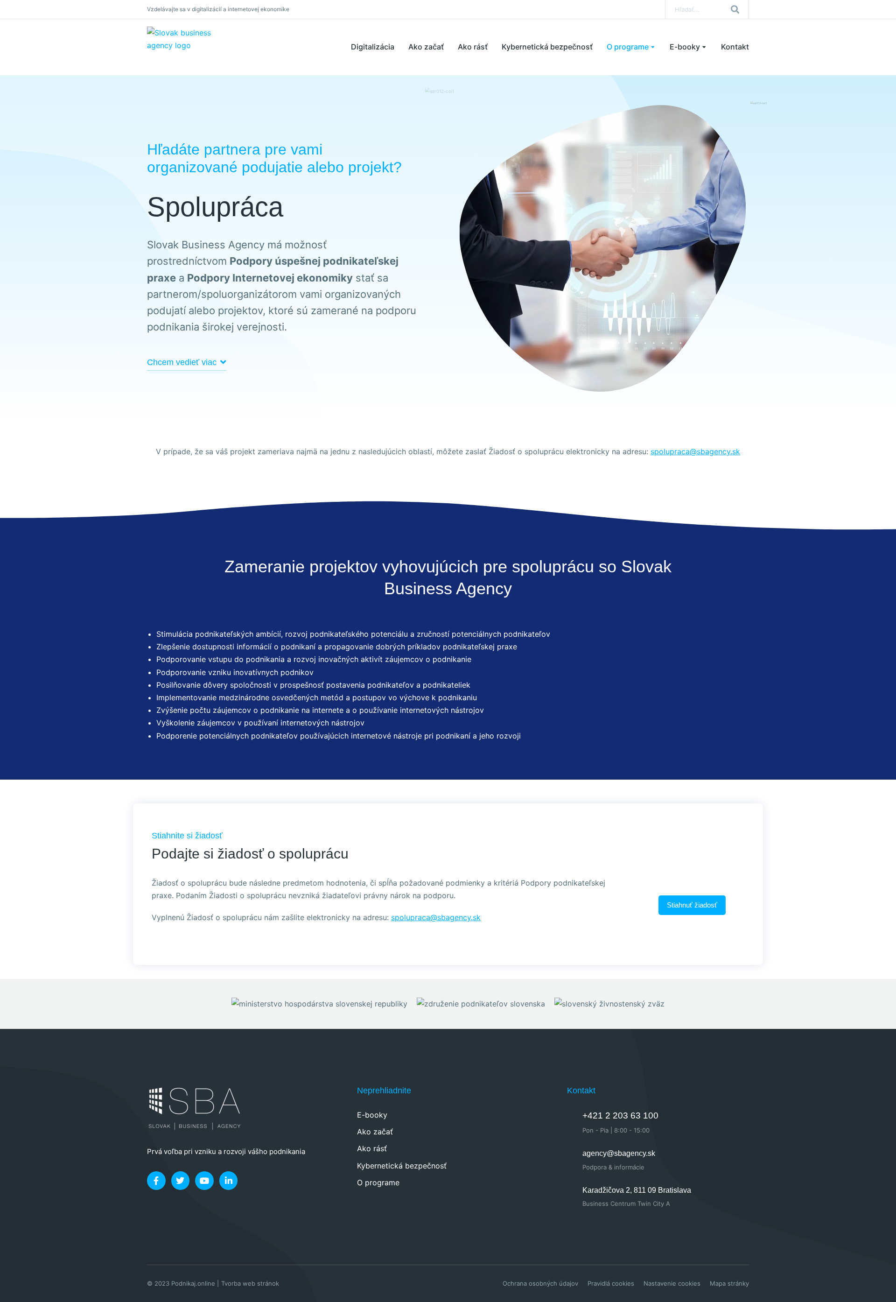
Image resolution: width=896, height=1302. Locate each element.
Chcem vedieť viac (182, 362)
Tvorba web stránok (250, 1283)
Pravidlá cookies (611, 1283)
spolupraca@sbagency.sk (695, 451)
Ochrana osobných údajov (540, 1283)
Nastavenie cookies (672, 1283)
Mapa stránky (729, 1283)
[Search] (735, 9)
